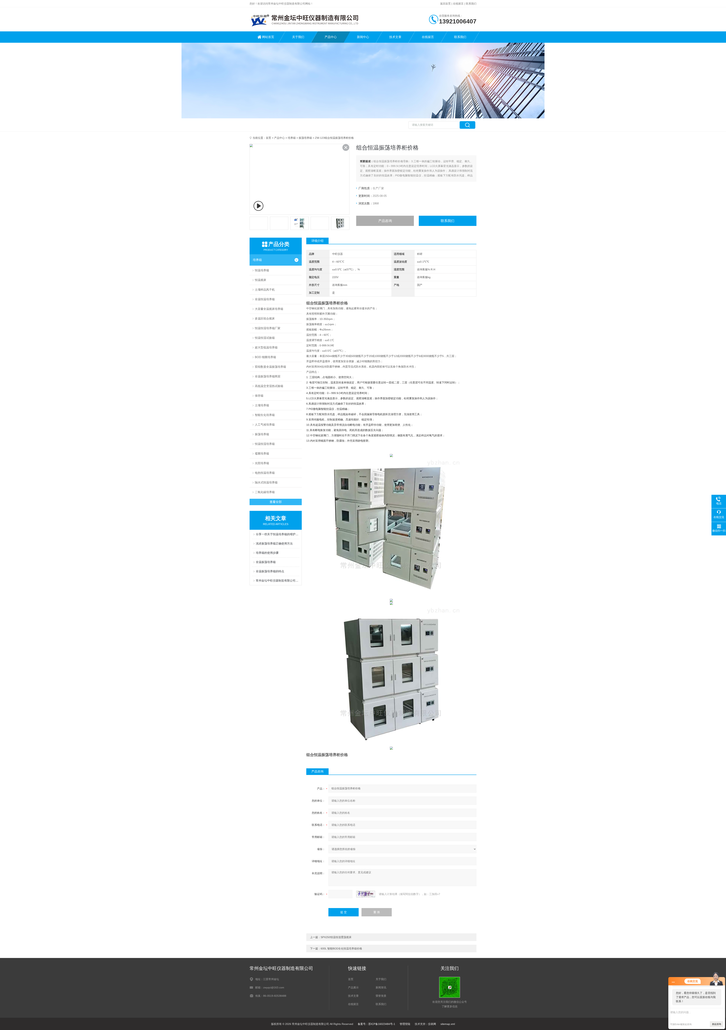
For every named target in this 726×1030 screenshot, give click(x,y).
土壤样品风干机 (265, 289)
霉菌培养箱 (262, 453)
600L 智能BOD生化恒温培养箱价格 (341, 948)
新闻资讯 (381, 987)
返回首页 (445, 3)
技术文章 (395, 37)
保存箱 (259, 395)
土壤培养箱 (262, 405)
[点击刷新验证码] (365, 894)
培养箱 (292, 137)
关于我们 (298, 37)
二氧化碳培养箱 (265, 492)
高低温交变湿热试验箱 (269, 386)
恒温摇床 (260, 280)
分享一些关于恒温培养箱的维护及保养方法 (277, 534)
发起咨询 (716, 1024)
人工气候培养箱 (265, 424)
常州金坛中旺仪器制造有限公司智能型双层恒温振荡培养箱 (277, 580)
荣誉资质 (381, 995)
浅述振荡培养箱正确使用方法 (274, 543)
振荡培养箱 (305, 137)
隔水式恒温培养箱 (266, 482)
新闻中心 (363, 37)
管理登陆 (405, 1023)
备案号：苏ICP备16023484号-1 (376, 1023)
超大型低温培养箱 (266, 347)
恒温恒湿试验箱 (265, 337)
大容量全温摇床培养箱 (269, 308)
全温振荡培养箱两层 (267, 376)
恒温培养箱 (262, 270)
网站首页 (268, 37)
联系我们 (471, 3)
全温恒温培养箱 (265, 299)
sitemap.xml (448, 1023)
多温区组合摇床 (265, 318)
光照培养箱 (262, 463)
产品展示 (353, 987)
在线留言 (458, 3)
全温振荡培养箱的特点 (270, 571)
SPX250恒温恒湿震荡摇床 (336, 937)
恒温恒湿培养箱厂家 (267, 328)
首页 (268, 137)
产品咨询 (385, 221)
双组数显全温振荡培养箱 (270, 366)
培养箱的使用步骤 (267, 552)
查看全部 (276, 501)
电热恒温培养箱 (265, 472)
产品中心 (331, 37)
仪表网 (432, 1023)
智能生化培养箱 (265, 414)
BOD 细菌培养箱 (265, 357)
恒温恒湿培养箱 (265, 443)
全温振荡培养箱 (266, 562)
